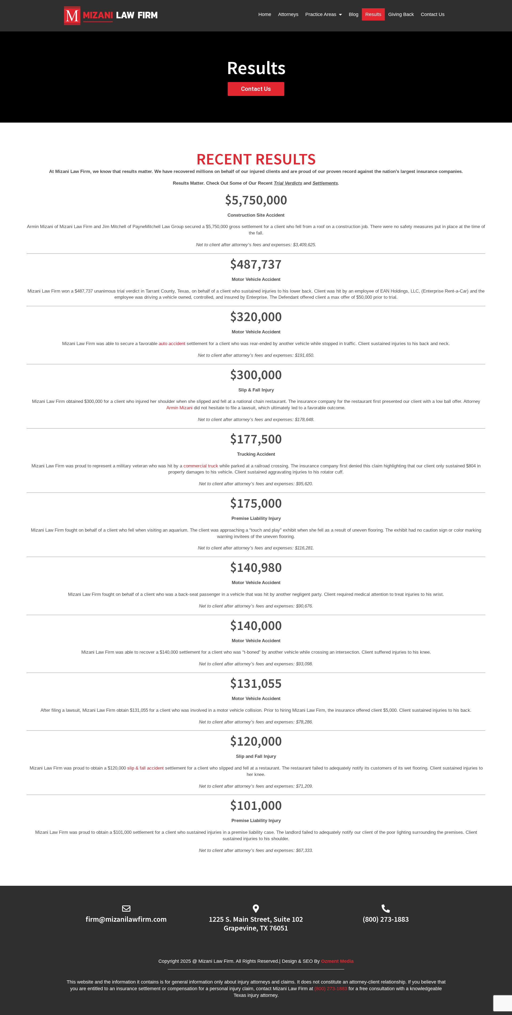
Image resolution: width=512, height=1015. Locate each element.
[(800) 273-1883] (386, 908)
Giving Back (401, 14)
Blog (353, 14)
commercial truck (200, 465)
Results (373, 14)
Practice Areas (320, 14)
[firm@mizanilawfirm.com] (126, 908)
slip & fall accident (146, 768)
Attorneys (288, 14)
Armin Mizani (179, 407)
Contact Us (433, 14)
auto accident (172, 343)
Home (264, 14)
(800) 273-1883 (386, 919)
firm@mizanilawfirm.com (126, 919)
